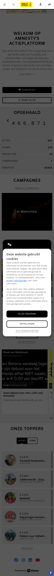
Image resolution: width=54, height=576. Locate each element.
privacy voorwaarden (16, 280)
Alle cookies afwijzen (27, 331)
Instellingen (27, 324)
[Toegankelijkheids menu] (50, 572)
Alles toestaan (27, 314)
